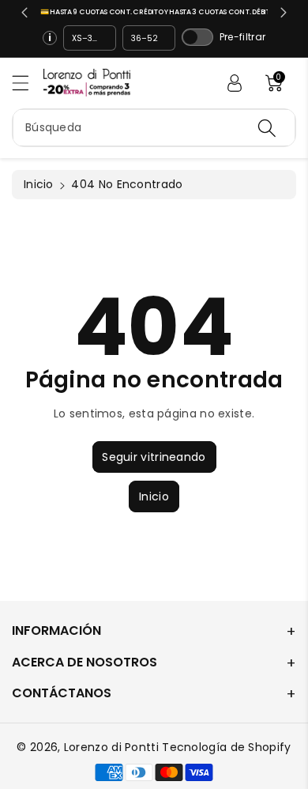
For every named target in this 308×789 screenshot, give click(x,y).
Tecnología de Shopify (226, 747)
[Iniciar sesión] (234, 83)
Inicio (39, 184)
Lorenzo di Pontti (111, 747)
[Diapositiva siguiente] (283, 12)
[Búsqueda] (267, 127)
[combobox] (154, 127)
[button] (27, 82)
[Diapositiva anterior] (24, 12)
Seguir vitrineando (153, 457)
